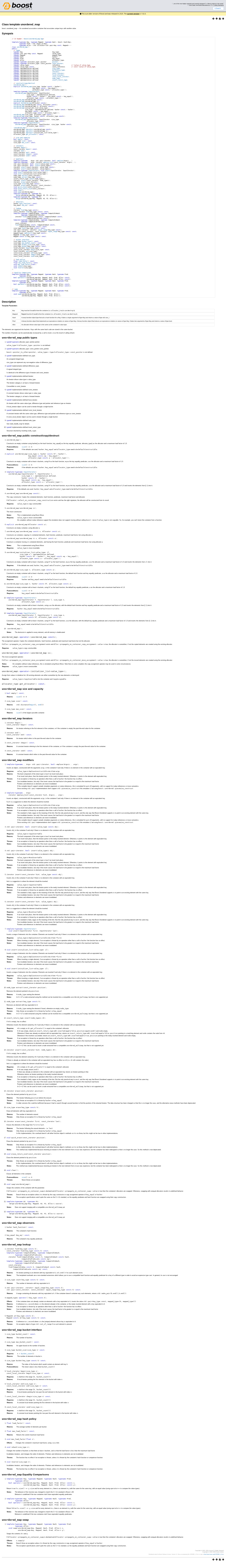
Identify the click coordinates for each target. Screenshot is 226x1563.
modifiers (19, 159)
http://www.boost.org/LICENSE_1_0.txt (213, 1554)
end (39, 705)
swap (16, 289)
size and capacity (23, 137)
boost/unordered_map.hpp (33, 39)
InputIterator (33, 91)
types (18, 50)
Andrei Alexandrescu (204, 5)
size (24, 447)
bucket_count (26, 1354)
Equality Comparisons (22, 273)
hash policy (20, 259)
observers (19, 202)
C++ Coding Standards (217, 5)
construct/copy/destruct (25, 83)
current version (133, 14)
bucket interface (22, 240)
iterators (19, 146)
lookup (18, 208)
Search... (219, 8)
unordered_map (22, 47)
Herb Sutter (192, 5)
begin (32, 705)
